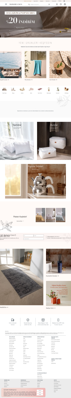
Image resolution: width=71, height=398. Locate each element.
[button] (28, 35)
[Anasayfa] (15, 4)
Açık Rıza (48, 237)
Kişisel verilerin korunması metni (56, 237)
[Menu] (6, 4)
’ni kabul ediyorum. (53, 236)
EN (60, 1)
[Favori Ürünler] (61, 4)
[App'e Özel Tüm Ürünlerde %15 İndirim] (35, 19)
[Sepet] (65, 4)
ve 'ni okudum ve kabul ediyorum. (59, 237)
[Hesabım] (57, 4)
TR (59, 1)
